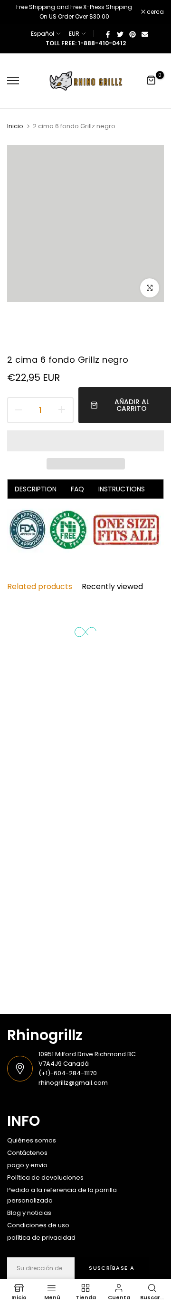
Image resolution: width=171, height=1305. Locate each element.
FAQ (77, 489)
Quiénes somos (31, 1140)
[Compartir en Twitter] (120, 34)
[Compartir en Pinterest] (132, 34)
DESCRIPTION (36, 489)
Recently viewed (112, 586)
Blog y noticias (29, 1212)
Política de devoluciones (45, 1177)
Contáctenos (27, 1152)
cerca (154, 12)
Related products (39, 586)
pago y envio (27, 1165)
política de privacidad (41, 1237)
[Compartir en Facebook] (108, 34)
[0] (151, 80)
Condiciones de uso (38, 1225)
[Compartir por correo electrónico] (145, 34)
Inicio (15, 126)
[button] (85, 440)
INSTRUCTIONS (121, 489)
